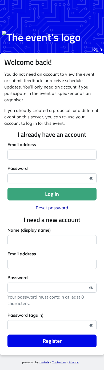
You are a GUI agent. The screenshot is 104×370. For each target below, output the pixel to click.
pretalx (44, 362)
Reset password (52, 207)
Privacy (74, 362)
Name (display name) (29, 230)
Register (52, 341)
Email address (21, 144)
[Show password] (91, 178)
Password (17, 168)
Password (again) (25, 315)
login (97, 49)
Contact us (59, 362)
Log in (52, 194)
